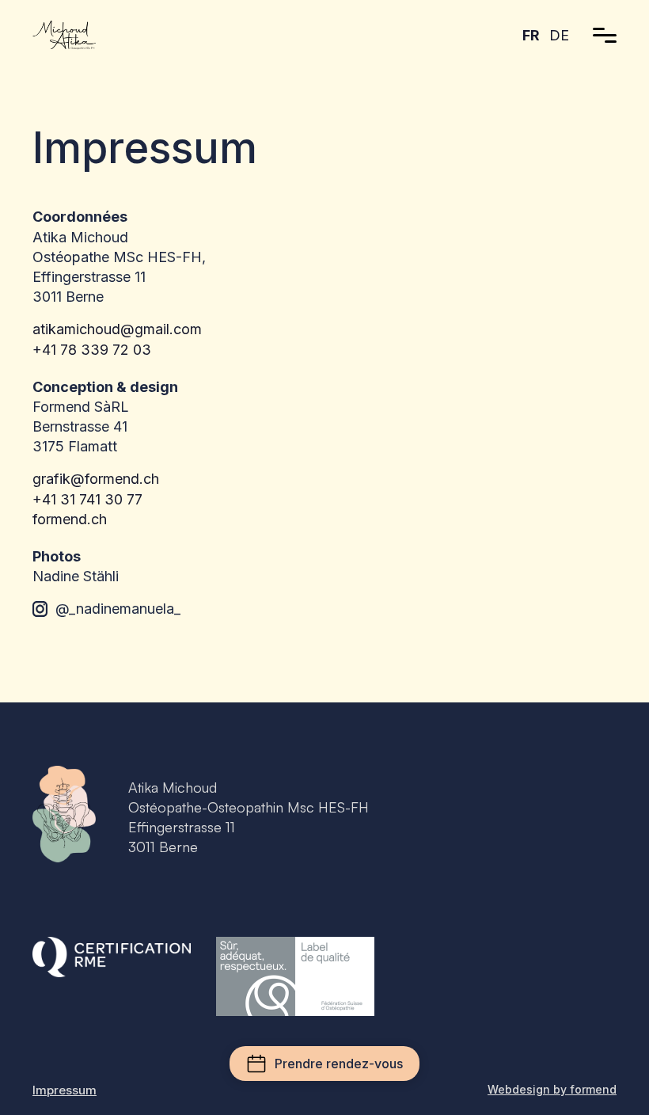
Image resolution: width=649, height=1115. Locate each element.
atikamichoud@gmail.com (117, 329)
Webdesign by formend (552, 1089)
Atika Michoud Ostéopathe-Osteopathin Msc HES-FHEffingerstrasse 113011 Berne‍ (248, 817)
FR (531, 35)
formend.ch (69, 519)
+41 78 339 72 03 (91, 349)
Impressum (64, 1090)
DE (559, 35)
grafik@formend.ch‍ (95, 478)
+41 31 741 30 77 (93, 499)
